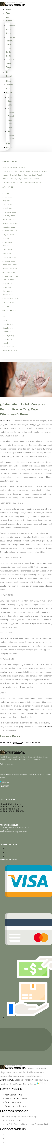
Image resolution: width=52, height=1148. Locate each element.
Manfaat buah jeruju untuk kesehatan (21, 179)
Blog (8, 72)
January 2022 (9, 216)
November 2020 (10, 268)
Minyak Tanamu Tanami (10, 41)
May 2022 (7, 201)
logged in (17, 742)
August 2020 (8, 280)
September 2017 (10, 299)
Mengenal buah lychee (14, 167)
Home (8, 9)
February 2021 (9, 257)
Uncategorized (10, 351)
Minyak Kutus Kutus (10, 29)
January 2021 (9, 261)
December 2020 (10, 265)
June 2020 (7, 287)
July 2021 (7, 238)
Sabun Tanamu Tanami (10, 63)
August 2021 (8, 235)
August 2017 (8, 302)
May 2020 (7, 291)
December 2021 (10, 219)
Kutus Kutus (5, 421)
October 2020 (9, 272)
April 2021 (7, 250)
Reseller (7, 343)
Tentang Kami (9, 15)
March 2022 (8, 208)
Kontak (9, 76)
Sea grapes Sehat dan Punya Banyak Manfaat (25, 171)
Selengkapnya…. (7, 764)
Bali (4, 317)
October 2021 (9, 227)
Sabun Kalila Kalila (10, 52)
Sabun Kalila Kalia (9, 809)
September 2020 (10, 276)
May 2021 (7, 246)
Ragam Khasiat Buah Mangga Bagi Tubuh (23, 175)
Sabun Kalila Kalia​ (13, 1102)
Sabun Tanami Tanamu (12, 811)
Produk (9, 21)
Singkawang (8, 347)
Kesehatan (8, 324)
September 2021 (10, 231)
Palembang (8, 339)
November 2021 (10, 223)
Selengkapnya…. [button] (7, 1080)
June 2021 (7, 242)
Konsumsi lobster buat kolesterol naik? (22, 183)
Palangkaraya (9, 335)
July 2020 (7, 283)
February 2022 (9, 212)
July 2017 (7, 306)
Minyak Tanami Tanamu (12, 806)
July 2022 (7, 193)
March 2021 (8, 253)
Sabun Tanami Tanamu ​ (16, 1106)
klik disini (47, 726)
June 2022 (7, 197)
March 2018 (8, 295)
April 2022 (7, 204)
